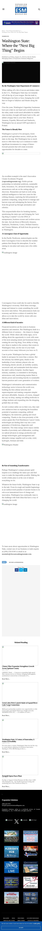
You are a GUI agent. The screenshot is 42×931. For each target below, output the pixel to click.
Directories (21, 920)
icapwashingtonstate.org (12, 181)
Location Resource (33, 918)
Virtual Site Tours (9, 920)
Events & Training (33, 920)
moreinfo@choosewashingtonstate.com (16, 554)
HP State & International (16, 562)
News (13, 918)
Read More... (6, 679)
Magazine (6, 918)
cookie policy (36, 923)
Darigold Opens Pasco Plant (12, 776)
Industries (21, 918)
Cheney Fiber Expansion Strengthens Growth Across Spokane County (18, 667)
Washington (5, 36)
